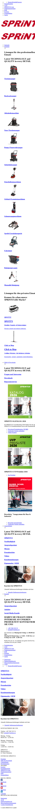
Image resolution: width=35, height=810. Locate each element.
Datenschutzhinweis (10, 661)
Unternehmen (8, 526)
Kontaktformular (5, 768)
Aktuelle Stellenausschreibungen (17, 592)
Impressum (7, 659)
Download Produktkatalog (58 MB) (18, 429)
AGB (5, 664)
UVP (5, 5)
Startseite (6, 45)
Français (19, 2)
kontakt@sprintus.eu (14, 629)
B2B (5, 10)
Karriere (6, 12)
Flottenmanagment (6, 772)
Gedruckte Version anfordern (16, 431)
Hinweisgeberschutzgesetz (11, 663)
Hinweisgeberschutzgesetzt (8, 803)
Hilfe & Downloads (10, 362)
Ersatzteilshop (8, 13)
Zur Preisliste (11, 475)
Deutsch (10, 2)
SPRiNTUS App (9, 7)
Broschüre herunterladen (15, 522)
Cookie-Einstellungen (7, 804)
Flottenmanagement (9, 8)
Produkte (6, 46)
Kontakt (6, 594)
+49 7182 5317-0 (13, 628)
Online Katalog (12, 432)
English (15, 2)
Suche (6, 15)
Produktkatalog (8, 4)
